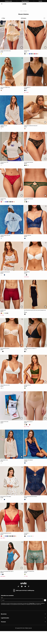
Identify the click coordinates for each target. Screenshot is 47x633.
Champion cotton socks (4, 421)
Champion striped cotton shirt (5, 235)
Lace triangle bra (27, 87)
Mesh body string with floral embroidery (30, 496)
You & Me (40, 1)
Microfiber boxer (3, 310)
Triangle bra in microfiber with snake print (30, 125)
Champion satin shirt (3, 125)
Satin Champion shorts (4, 459)
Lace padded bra (27, 271)
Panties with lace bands (28, 421)
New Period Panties (25, 1)
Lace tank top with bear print (5, 271)
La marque (25, 10)
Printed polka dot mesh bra (4, 348)
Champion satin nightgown (28, 459)
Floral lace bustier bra (27, 235)
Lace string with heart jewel (28, 162)
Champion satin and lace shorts (5, 50)
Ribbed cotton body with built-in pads (6, 571)
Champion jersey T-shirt (4, 162)
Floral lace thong (3, 198)
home (21, 10)
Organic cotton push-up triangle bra (30, 348)
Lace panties (26, 533)
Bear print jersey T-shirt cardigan (5, 496)
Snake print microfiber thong (5, 87)
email (2, 597)
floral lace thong (26, 50)
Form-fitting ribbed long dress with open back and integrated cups (35, 310)
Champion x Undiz (8, 1)
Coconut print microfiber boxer (29, 571)
